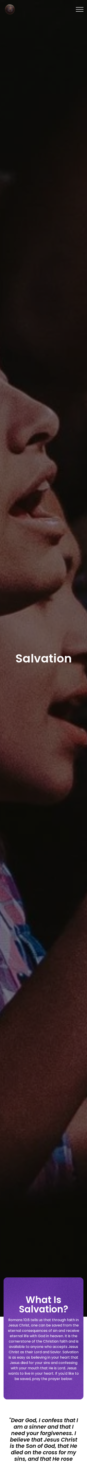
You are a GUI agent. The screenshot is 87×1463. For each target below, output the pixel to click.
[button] (79, 9)
